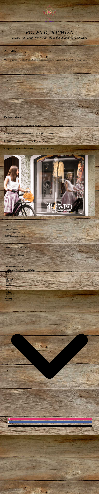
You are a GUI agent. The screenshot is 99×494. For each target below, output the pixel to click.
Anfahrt (49, 22)
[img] (49, 12)
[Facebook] (8, 422)
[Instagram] (9, 419)
